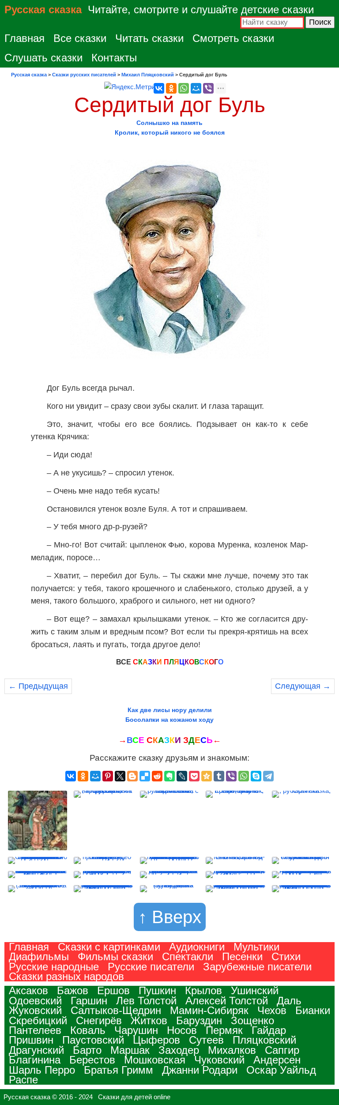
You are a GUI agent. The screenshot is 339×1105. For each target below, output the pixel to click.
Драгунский (36, 1050)
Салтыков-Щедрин (116, 1010)
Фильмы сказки (115, 956)
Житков (149, 1020)
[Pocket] (194, 776)
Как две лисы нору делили (170, 709)
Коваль (87, 1030)
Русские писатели (151, 967)
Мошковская (154, 1060)
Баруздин (199, 1020)
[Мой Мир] (196, 88)
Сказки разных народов (66, 976)
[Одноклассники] (171, 88)
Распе (23, 1080)
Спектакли (187, 956)
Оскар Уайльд (281, 1070)
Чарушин (136, 1030)
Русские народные (54, 967)
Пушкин (157, 990)
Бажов (72, 990)
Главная (24, 38)
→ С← (169, 740)
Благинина (34, 1060)
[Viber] (208, 88)
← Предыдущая (38, 686)
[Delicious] (144, 776)
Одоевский (35, 1001)
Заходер (178, 1050)
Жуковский (35, 1010)
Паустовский (93, 1040)
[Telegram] (268, 776)
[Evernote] (169, 776)
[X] (120, 776)
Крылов (203, 990)
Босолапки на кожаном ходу (169, 719)
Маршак (130, 1050)
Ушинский (255, 990)
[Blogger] (132, 776)
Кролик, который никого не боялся (170, 132)
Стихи (286, 956)
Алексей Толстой (226, 1001)
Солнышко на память (169, 122)
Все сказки (79, 38)
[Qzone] (206, 776)
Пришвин (31, 1040)
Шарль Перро (42, 1070)
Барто (87, 1050)
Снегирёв (99, 1020)
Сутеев (206, 1040)
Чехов (271, 1010)
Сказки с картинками (109, 947)
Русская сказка (43, 9)
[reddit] (157, 776)
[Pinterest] (107, 776)
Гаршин (89, 1001)
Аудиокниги (197, 947)
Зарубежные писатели (257, 967)
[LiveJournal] (182, 776)
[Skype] (256, 776)
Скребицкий (38, 1020)
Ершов (113, 990)
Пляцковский (264, 1040)
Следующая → (303, 686)
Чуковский (219, 1060)
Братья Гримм (118, 1070)
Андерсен (277, 1060)
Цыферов (156, 1040)
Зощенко (252, 1020)
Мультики (256, 947)
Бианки (312, 1010)
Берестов (92, 1060)
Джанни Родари (199, 1070)
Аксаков (28, 990)
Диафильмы (39, 956)
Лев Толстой (146, 1001)
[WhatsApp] (183, 88)
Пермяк (224, 1030)
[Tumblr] (219, 776)
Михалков (232, 1050)
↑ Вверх (169, 917)
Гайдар (269, 1030)
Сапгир (282, 1050)
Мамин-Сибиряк (209, 1010)
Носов (182, 1030)
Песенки (242, 956)
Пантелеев (35, 1030)
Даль (289, 1001)
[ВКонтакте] (159, 88)
